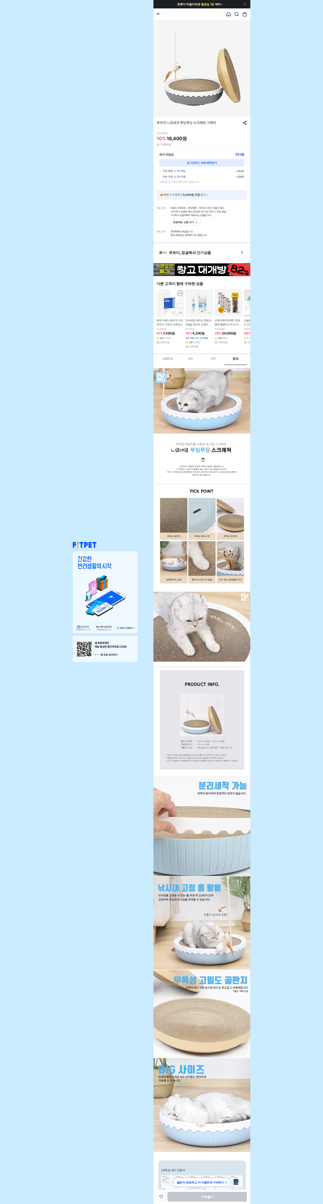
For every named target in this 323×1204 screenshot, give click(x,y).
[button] (84, 545)
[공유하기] (244, 122)
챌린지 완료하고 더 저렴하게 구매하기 (200, 1182)
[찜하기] (180, 313)
